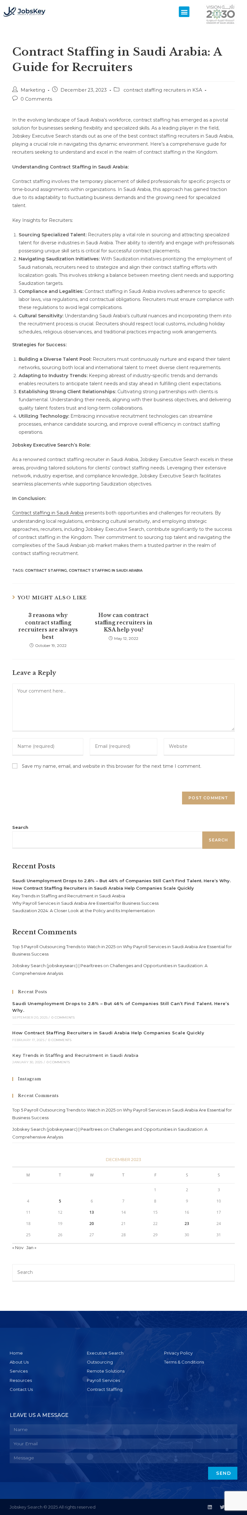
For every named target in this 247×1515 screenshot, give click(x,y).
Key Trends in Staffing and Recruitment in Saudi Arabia (68, 895)
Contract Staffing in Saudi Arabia (105, 570)
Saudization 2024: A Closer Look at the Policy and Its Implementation (83, 910)
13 (91, 1212)
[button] (184, 11)
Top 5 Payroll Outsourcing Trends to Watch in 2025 (63, 946)
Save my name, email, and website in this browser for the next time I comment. (111, 766)
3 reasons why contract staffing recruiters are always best (48, 626)
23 (187, 1223)
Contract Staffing (46, 570)
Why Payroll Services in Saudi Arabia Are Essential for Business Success (85, 903)
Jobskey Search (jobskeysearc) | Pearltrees (57, 965)
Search (20, 827)
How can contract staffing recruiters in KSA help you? (123, 622)
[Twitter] (222, 1507)
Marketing (33, 90)
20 (91, 1223)
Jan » (31, 1247)
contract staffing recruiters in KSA (162, 90)
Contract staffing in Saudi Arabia (48, 513)
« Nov (17, 1247)
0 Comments (36, 99)
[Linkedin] (209, 1507)
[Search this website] (123, 1272)
